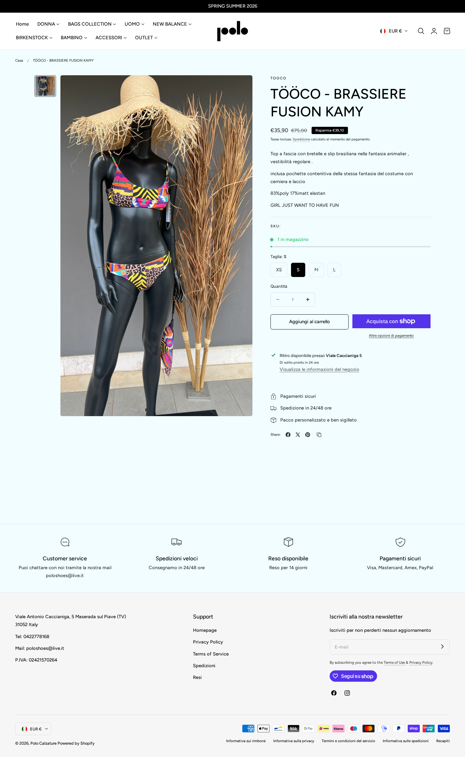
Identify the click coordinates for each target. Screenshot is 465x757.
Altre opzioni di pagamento (391, 335)
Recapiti (443, 741)
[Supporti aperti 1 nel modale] (241, 86)
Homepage (205, 630)
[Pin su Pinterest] (308, 435)
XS (282, 272)
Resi (197, 677)
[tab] (45, 86)
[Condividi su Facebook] (288, 435)
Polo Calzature (43, 743)
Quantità (278, 286)
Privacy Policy (208, 642)
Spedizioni (204, 665)
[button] (421, 31)
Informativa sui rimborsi (246, 741)
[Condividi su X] (298, 435)
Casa (19, 60)
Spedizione (301, 139)
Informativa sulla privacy (293, 741)
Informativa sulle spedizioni (406, 741)
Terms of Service (211, 654)
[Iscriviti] (442, 646)
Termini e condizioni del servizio (348, 741)
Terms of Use (395, 662)
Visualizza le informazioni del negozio (319, 369)
